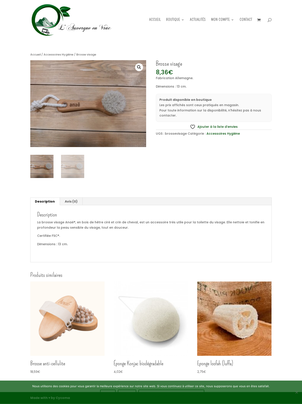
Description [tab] (45, 201)
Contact (246, 20)
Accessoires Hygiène (58, 54)
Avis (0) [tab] (71, 201)
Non (127, 395)
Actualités (198, 20)
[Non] (296, 392)
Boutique (173, 20)
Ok (108, 395)
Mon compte (220, 20)
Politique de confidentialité (171, 395)
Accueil (155, 20)
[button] (139, 67)
